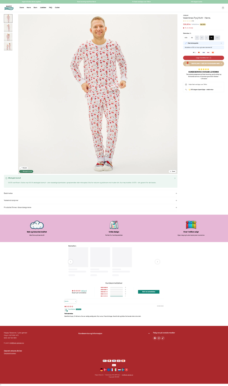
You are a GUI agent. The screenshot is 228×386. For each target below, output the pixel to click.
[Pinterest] (158, 338)
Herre (29, 7)
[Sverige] (122, 369)
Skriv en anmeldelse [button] (148, 292)
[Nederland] (119, 369)
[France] (112, 369)
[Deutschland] (101, 369)
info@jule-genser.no (17, 343)
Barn (35, 7)
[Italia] (115, 369)
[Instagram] (155, 338)
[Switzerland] (126, 369)
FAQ (50, 7)
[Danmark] (105, 369)
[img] (68, 306)
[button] (187, 21)
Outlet (57, 7)
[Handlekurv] (223, 8)
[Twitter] (162, 338)
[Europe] (108, 369)
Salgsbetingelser (10, 353)
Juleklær (43, 7)
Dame (22, 7)
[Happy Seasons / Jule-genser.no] (9, 7)
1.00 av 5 (84, 291)
